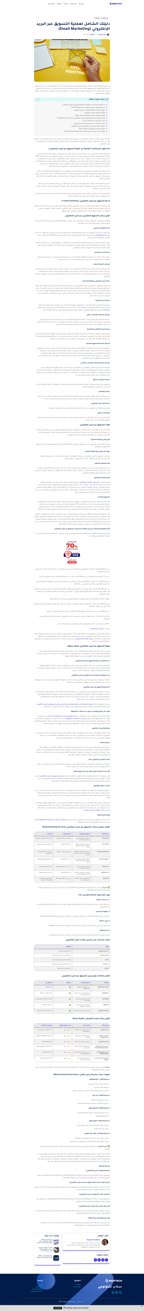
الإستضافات (73, 4)
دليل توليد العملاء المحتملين (89, 482)
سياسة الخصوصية (36, 1291)
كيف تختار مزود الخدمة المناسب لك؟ (93, 121)
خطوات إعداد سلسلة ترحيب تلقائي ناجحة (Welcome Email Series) (84, 131)
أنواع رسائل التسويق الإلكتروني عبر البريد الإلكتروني (89, 110)
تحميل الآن (58, 1308)
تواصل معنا (51, 4)
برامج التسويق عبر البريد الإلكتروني (51, 776)
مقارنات (65, 4)
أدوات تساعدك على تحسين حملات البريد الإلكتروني (89, 123)
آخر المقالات (38, 1287)
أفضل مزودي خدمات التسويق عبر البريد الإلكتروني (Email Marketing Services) (81, 118)
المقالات (59, 4)
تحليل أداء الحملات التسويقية (76, 719)
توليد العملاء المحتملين (84, 639)
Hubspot (106, 310)
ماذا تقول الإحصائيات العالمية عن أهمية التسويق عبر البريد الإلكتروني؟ (83, 105)
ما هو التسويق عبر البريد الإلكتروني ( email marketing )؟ (88, 107)
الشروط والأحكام (37, 1289)
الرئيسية (81, 4)
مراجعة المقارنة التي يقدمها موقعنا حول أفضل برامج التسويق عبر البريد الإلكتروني (65, 704)
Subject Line (100, 810)
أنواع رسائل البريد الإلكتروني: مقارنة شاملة (92, 129)
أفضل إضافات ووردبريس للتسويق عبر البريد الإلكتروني (88, 126)
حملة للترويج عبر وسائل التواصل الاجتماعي (61, 716)
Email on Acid (89, 810)
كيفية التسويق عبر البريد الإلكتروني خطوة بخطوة (90, 115)
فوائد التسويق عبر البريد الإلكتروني (94, 113)
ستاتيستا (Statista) (97, 629)
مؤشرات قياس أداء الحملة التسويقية (52, 820)
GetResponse (101, 235)
